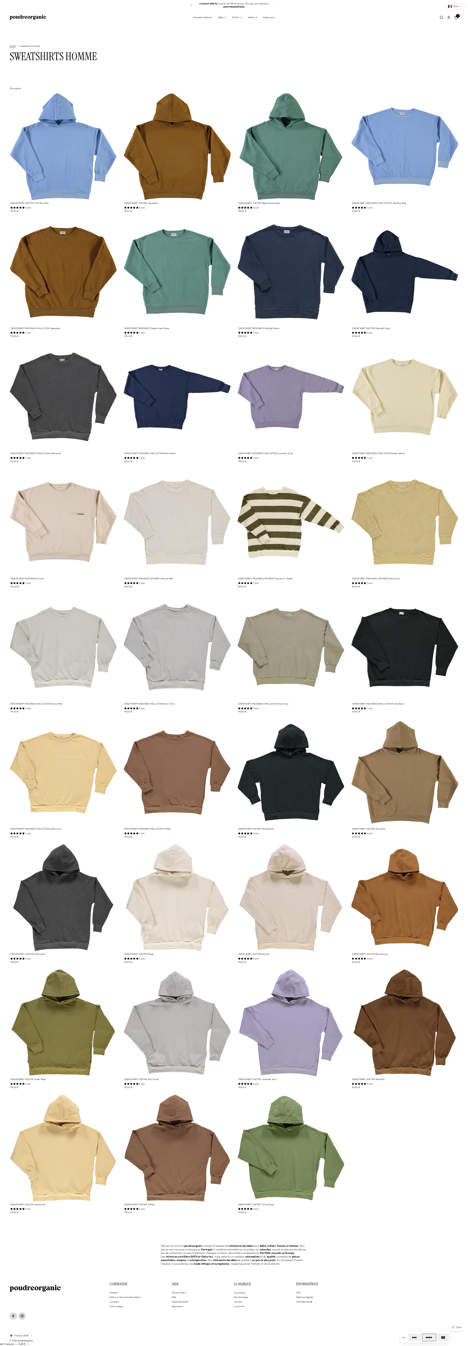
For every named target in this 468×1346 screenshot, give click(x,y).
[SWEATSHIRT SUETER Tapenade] (177, 146)
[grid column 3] (414, 1337)
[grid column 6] (443, 1337)
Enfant (235, 17)
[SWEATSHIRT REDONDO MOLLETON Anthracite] (63, 396)
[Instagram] (22, 1316)
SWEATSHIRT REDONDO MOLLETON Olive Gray (263, 703)
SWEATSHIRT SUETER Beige (139, 954)
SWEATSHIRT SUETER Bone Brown (370, 954)
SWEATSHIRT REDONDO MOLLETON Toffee (147, 828)
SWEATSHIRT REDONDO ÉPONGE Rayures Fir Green (265, 578)
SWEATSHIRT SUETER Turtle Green (256, 1204)
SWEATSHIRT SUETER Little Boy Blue (29, 203)
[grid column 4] (429, 1337)
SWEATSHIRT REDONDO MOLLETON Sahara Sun (36, 828)
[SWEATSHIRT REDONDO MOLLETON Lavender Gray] (291, 396)
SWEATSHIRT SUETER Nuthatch (368, 1079)
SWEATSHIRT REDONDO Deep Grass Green (146, 328)
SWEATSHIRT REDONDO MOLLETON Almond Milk (36, 703)
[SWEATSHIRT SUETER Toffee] (177, 1148)
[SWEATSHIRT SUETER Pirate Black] (291, 772)
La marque (239, 1292)
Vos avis (238, 1301)
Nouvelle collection (202, 17)
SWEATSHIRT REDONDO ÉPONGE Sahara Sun (376, 578)
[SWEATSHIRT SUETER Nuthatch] (404, 1022)
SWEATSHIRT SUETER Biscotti (253, 954)
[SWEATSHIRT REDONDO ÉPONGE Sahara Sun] (404, 522)
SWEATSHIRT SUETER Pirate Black (256, 828)
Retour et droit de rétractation (125, 1297)
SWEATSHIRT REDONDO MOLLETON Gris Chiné (149, 703)
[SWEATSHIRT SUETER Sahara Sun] (63, 1148)
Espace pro (269, 17)
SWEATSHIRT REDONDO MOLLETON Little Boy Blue (379, 203)
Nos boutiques (241, 1297)
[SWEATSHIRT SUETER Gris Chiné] (177, 1022)
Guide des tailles (180, 1301)
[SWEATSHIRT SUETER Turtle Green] (291, 1148)
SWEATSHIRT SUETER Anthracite (27, 954)
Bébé (220, 17)
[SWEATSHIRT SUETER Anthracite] (63, 897)
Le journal (239, 1306)
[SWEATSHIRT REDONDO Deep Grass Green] (177, 271)
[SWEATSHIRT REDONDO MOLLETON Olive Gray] (291, 647)
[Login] (449, 17)
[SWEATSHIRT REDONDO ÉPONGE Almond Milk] (177, 522)
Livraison (114, 1301)
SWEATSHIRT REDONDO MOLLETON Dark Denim (150, 453)
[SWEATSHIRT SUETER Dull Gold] (404, 772)
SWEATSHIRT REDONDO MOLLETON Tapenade (35, 328)
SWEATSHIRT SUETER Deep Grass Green (259, 203)
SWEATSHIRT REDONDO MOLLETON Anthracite (35, 453)
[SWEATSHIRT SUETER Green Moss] (63, 1022)
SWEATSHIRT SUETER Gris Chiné (141, 1079)
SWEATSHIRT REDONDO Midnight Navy (259, 328)
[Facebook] (13, 1316)
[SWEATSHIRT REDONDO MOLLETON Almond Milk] (63, 647)
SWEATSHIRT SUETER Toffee (139, 1204)
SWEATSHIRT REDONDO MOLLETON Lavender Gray (265, 453)
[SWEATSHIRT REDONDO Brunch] (63, 522)
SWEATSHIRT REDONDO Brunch (27, 578)
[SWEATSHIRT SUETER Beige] (177, 897)
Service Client (179, 1292)
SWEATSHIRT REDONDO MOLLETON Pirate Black (378, 703)
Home (13, 46)
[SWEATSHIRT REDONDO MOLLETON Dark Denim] (177, 396)
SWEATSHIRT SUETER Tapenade (141, 203)
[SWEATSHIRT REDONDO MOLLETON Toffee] (177, 772)
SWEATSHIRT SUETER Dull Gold (368, 828)
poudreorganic (25, 1340)
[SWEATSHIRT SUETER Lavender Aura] (291, 1022)
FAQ (174, 1297)
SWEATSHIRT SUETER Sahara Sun (28, 1204)
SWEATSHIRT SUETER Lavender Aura (257, 1079)
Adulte (251, 17)
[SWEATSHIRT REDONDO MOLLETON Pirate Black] (404, 647)
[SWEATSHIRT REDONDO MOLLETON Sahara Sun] (63, 772)
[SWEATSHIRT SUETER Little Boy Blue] (63, 146)
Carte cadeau (116, 1306)
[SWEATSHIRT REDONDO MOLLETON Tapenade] (63, 271)
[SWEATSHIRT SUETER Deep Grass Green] (291, 146)
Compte (114, 1292)
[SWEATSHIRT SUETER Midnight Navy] (404, 271)
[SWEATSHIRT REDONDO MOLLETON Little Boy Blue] (404, 146)
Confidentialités (304, 1301)
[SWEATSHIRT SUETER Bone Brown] (404, 897)
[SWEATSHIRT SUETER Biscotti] (291, 897)
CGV (298, 1292)
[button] (277, 5)
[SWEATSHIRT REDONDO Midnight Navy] (291, 271)
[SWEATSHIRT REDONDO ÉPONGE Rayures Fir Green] (291, 522)
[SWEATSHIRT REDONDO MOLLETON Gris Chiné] (177, 647)
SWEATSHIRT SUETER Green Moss (28, 1079)
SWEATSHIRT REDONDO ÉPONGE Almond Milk (148, 578)
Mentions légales (304, 1297)
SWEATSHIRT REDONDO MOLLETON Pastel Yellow (378, 453)
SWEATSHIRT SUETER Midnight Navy (371, 328)
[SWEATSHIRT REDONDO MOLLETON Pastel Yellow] (404, 396)
